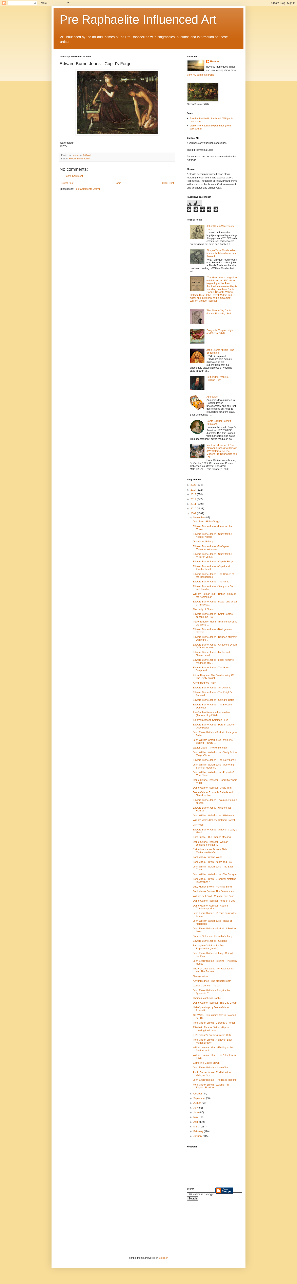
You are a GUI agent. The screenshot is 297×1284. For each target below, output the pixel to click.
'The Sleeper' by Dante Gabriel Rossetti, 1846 (218, 312)
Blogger (163, 1257)
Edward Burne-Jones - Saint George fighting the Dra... (213, 615)
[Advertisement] (205, 1222)
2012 (194, 499)
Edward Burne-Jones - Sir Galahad (212, 687)
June (196, 1112)
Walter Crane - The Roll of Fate (210, 747)
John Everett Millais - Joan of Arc (211, 1067)
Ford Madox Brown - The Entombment (214, 891)
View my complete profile (200, 74)
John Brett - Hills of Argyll (206, 521)
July (195, 1107)
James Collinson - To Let (206, 985)
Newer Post (67, 183)
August (197, 1103)
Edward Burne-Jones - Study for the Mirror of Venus (212, 555)
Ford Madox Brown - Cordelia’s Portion (214, 1022)
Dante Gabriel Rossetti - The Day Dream (215, 1002)
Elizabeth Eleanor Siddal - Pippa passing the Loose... (211, 1029)
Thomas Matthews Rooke (207, 998)
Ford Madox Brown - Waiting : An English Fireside (211, 1086)
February (198, 1131)
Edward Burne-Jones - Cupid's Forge (213, 561)
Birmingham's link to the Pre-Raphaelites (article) (208, 947)
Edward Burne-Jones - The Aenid (211, 581)
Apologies (212, 396)
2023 (194, 484)
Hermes (214, 61)
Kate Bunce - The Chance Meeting (212, 837)
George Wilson (201, 976)
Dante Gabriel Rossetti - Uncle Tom (212, 787)
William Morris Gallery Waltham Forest (214, 820)
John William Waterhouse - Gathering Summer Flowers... (213, 766)
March (197, 1126)
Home (118, 183)
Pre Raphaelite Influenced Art (138, 19)
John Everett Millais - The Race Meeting (215, 1079)
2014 (194, 489)
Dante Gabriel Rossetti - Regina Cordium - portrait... (210, 907)
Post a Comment (74, 176)
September (199, 1098)
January (198, 1136)
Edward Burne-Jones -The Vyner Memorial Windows (211, 548)
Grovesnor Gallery (203, 541)
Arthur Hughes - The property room (212, 981)
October (198, 1093)
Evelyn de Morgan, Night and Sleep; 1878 (220, 332)
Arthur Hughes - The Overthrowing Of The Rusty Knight (213, 677)
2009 (194, 513)
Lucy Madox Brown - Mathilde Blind (212, 886)
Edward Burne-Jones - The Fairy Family (214, 760)
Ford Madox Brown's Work (207, 857)
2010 (194, 508)
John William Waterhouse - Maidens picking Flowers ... (213, 741)
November (199, 517)
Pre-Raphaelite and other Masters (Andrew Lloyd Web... (211, 714)
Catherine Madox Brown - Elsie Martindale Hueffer (210, 851)
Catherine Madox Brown (206, 1062)
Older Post (168, 183)
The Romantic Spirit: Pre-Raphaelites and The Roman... (213, 970)
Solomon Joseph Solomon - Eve (210, 720)
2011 (194, 504)
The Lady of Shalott (203, 609)
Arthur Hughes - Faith (204, 682)
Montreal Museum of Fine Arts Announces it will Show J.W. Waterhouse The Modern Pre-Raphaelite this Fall (221, 451)
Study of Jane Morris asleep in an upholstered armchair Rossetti (221, 253)
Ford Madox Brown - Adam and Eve (212, 862)
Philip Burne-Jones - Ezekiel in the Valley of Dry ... (212, 1074)
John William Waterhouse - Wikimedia (214, 815)
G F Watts (198, 824)
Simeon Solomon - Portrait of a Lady (213, 936)
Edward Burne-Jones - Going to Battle (213, 700)
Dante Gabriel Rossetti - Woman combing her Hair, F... (210, 843)
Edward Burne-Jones (79, 158)
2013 (194, 494)
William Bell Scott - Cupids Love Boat (213, 896)
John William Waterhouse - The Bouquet (215, 874)
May (196, 1117)
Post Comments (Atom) (87, 189)
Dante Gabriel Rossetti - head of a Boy (214, 900)
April (196, 1122)
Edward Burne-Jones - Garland (210, 940)
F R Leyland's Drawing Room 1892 (212, 1035)
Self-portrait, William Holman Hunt (217, 378)
